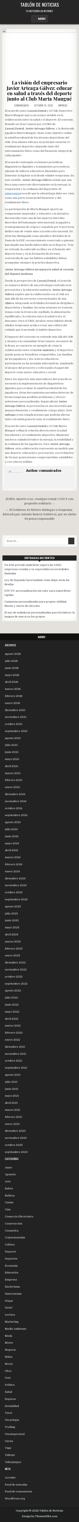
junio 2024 (11, 836)
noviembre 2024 (15, 801)
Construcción (13, 1223)
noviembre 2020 (16, 1137)
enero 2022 (12, 1039)
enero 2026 (12, 703)
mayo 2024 (12, 843)
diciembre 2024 (15, 794)
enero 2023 (12, 955)
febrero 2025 (13, 780)
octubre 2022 (13, 976)
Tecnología (12, 1419)
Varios (9, 1441)
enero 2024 (12, 871)
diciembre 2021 (15, 1046)
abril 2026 (11, 681)
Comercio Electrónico (19, 1216)
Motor (9, 1342)
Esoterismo (12, 1286)
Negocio (10, 1349)
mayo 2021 (12, 1095)
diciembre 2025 (15, 710)
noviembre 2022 (16, 969)
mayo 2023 (12, 927)
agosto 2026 (13, 653)
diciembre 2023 (15, 878)
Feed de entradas (16, 1484)
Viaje (8, 1447)
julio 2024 (11, 829)
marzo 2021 (12, 1109)
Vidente (10, 1454)
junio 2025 (12, 752)
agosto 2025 (13, 738)
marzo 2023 (13, 941)
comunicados (21, 105)
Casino (9, 1202)
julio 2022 (11, 997)
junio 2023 (12, 920)
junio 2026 (12, 667)
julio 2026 (11, 660)
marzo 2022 (13, 1025)
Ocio (8, 1377)
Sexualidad (12, 1405)
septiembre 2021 (16, 1067)
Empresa (62, 105)
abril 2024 (11, 850)
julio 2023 (11, 913)
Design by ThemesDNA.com (39, 1516)
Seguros (10, 1398)
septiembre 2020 (16, 1151)
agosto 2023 (13, 906)
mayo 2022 (12, 1011)
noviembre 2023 (16, 885)
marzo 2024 (12, 857)
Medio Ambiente (15, 1328)
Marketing (12, 1321)
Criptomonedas (15, 1237)
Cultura (10, 1244)
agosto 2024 (13, 822)
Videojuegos (13, 1462)
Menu (42, 18)
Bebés (9, 1188)
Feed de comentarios (18, 1491)
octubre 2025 (13, 724)
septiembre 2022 (16, 983)
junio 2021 (11, 1088)
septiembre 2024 (16, 815)
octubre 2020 (14, 1144)
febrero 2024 (13, 864)
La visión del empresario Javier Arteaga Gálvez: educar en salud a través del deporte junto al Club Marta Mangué (39, 90)
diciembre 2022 (15, 962)
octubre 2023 (13, 892)
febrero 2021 (13, 1116)
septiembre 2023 (16, 899)
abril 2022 (11, 1018)
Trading (10, 1426)
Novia (9, 1363)
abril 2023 (11, 934)
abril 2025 (11, 766)
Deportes (11, 1258)
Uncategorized (15, 1434)
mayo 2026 (12, 675)
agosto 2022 (13, 990)
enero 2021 (12, 1123)
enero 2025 (12, 787)
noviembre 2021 (15, 1053)
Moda (8, 1335)
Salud (8, 1391)
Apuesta (10, 1174)
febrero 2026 (13, 695)
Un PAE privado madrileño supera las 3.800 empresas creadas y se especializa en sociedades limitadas (36, 569)
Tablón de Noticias (39, 4)
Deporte (10, 1251)
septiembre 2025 (16, 731)
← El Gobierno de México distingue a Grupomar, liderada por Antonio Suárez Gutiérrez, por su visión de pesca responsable (39, 514)
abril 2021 (11, 1102)
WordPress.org (15, 1498)
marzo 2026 (13, 688)
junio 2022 (12, 1004)
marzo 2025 (13, 773)
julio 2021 (11, 1081)
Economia (11, 1265)
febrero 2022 (13, 1032)
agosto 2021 (12, 1074)
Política (10, 1384)
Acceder (10, 1477)
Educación (11, 1272)
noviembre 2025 (16, 716)
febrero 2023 (13, 948)
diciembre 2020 (15, 1130)
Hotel (8, 1307)
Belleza (10, 1195)
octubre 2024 (13, 808)
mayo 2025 (12, 759)
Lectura (10, 1314)
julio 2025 (11, 744)
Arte (8, 1181)
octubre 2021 (13, 1060)
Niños (9, 1356)
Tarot (8, 1412)
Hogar (9, 1300)
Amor (8, 1167)
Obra (8, 1370)
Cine (8, 1209)
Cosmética (11, 1230)
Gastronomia (13, 1293)
